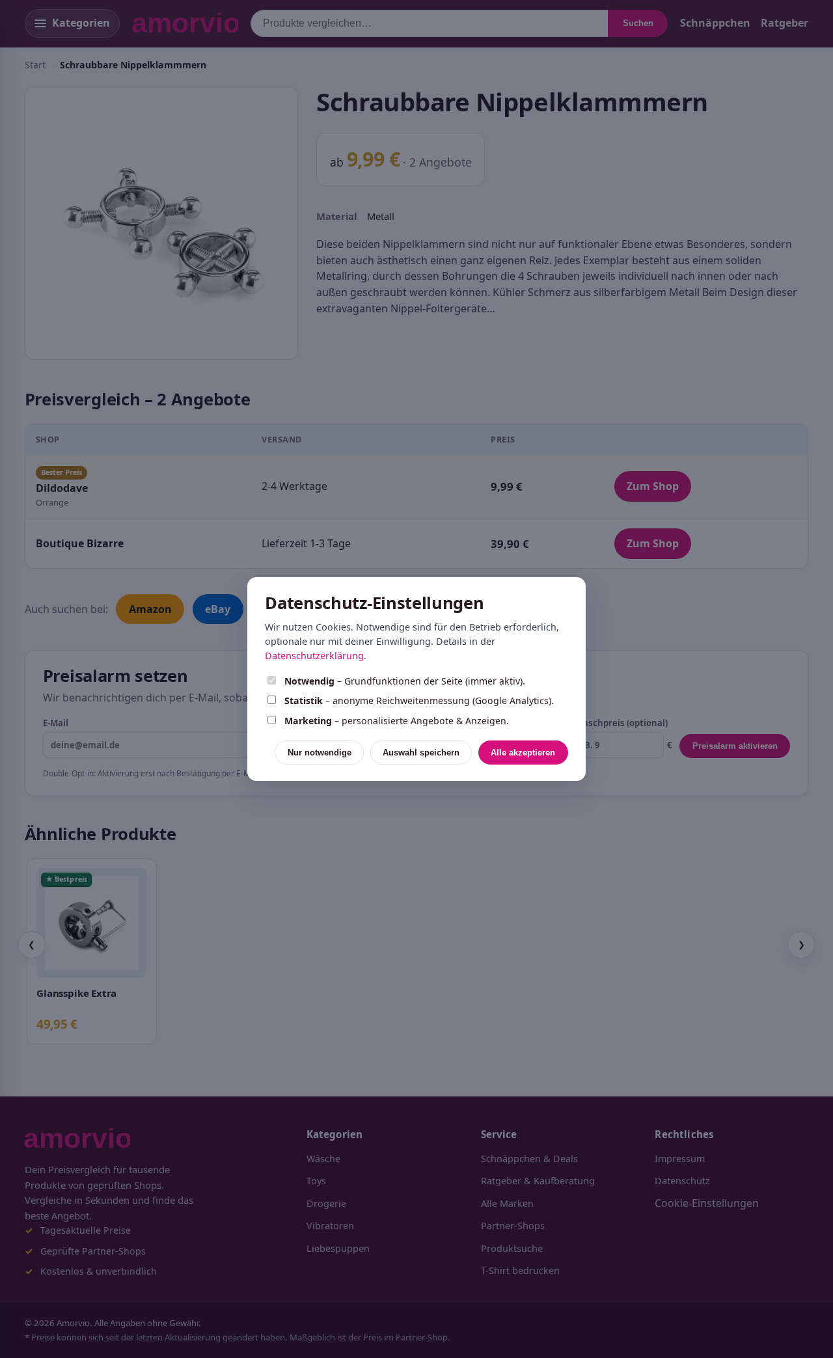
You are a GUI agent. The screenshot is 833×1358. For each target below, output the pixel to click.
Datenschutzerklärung (314, 655)
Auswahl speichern (421, 752)
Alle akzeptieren (523, 752)
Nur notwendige (319, 752)
